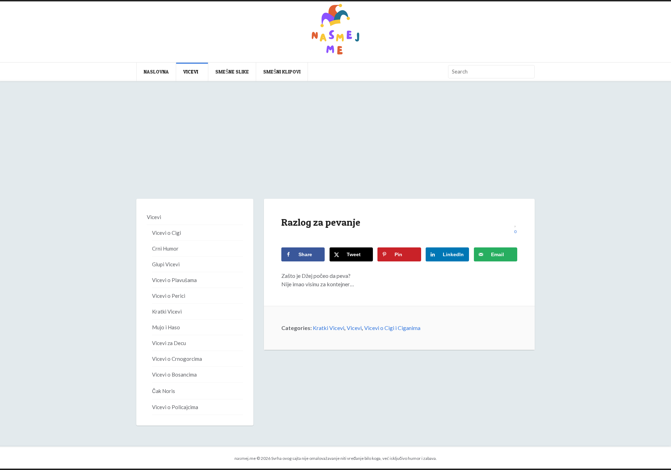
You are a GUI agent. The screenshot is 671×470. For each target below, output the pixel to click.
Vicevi (190, 72)
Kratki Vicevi (328, 327)
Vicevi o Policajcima (175, 407)
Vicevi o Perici (168, 296)
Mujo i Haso (166, 327)
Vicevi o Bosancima (174, 374)
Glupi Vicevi (166, 264)
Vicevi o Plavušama (174, 280)
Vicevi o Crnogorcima (177, 359)
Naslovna (156, 72)
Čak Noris (163, 391)
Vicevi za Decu (169, 343)
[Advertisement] (335, 147)
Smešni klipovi (282, 72)
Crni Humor (165, 248)
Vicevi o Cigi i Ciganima (392, 327)
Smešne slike (232, 72)
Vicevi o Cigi (166, 233)
